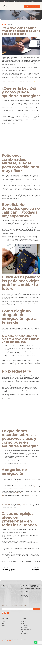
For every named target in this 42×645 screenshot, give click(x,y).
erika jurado (28, 561)
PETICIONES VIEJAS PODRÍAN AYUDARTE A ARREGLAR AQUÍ (18, 81)
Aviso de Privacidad (6, 640)
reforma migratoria (6, 562)
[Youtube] (8, 613)
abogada (6, 561)
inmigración (33, 561)
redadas (38, 561)
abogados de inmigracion (13, 561)
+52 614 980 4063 (31, 587)
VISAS (17, 562)
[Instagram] (5, 613)
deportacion (22, 561)
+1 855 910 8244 (30, 585)
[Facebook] (2, 613)
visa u (14, 562)
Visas (4, 24)
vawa (11, 562)
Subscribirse (37, 609)
